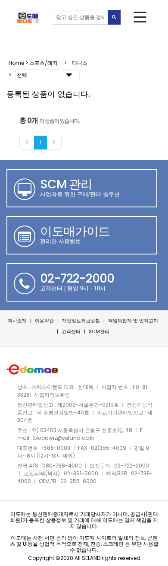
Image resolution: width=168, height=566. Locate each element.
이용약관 (44, 320)
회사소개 (17, 320)
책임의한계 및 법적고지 (133, 320)
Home (16, 63)
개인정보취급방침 (81, 320)
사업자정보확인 (52, 394)
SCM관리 (99, 331)
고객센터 (71, 331)
